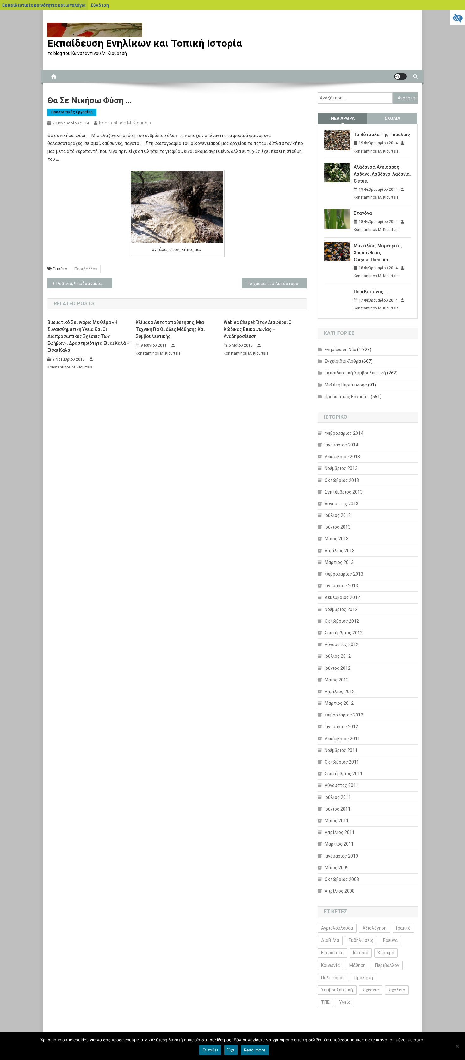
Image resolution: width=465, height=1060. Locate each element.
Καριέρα (386, 952)
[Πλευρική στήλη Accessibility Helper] (457, 17)
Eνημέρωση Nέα (340, 349)
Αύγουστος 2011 (341, 785)
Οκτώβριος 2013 (342, 480)
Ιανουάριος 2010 (341, 856)
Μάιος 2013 (337, 538)
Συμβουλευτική (337, 989)
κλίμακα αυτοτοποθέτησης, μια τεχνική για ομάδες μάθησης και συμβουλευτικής (170, 329)
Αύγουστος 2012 (341, 644)
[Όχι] (457, 1046)
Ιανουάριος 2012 (341, 726)
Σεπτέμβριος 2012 (344, 632)
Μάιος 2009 (337, 867)
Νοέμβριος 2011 (341, 750)
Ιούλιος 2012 (338, 656)
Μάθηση (357, 965)
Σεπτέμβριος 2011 (344, 773)
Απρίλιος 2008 (340, 891)
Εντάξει (210, 1049)
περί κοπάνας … (371, 291)
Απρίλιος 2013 (340, 550)
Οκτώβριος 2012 (342, 621)
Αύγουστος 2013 (341, 503)
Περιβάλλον (85, 268)
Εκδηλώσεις (361, 940)
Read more (255, 1049)
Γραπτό (403, 928)
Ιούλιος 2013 (338, 515)
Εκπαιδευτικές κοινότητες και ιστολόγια (43, 5)
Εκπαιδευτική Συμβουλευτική (355, 372)
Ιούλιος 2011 (338, 797)
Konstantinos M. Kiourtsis (125, 122)
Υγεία (344, 1002)
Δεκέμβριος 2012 (342, 597)
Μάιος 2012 (337, 679)
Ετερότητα (332, 952)
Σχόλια (392, 118)
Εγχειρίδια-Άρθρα (343, 361)
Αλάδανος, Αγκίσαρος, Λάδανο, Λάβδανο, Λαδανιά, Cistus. (382, 174)
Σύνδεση (99, 5)
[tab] (343, 118)
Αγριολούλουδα (337, 928)
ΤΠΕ (325, 1002)
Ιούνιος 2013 (337, 527)
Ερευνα (390, 940)
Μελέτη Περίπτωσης (346, 384)
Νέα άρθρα (343, 118)
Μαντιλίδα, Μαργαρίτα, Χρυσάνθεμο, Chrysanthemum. (378, 252)
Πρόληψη (363, 977)
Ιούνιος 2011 (337, 808)
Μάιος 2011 (337, 820)
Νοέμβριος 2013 (341, 468)
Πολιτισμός (333, 977)
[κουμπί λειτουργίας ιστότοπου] (400, 76)
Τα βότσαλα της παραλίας (382, 134)
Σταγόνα (363, 213)
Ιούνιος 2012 (337, 668)
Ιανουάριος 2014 (341, 444)
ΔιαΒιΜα (330, 940)
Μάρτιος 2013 (339, 562)
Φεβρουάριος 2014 (344, 433)
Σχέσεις (371, 989)
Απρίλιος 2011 (340, 832)
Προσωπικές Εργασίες (72, 112)
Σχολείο (396, 989)
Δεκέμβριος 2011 (342, 738)
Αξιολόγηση (375, 928)
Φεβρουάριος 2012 (344, 714)
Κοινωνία (330, 965)
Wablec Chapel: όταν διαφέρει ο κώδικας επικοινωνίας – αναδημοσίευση (258, 329)
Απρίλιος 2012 (340, 691)
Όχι (230, 1049)
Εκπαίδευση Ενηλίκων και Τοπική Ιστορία (144, 43)
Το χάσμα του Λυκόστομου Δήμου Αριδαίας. (277, 283)
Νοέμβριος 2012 (341, 609)
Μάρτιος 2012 (339, 703)
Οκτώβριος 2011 (342, 761)
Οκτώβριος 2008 (342, 879)
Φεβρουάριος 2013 (344, 574)
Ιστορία (360, 952)
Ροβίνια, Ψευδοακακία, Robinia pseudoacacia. (84, 283)
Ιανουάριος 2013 (341, 585)
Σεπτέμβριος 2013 (344, 491)
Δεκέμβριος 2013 (342, 456)
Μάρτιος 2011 (339, 844)
